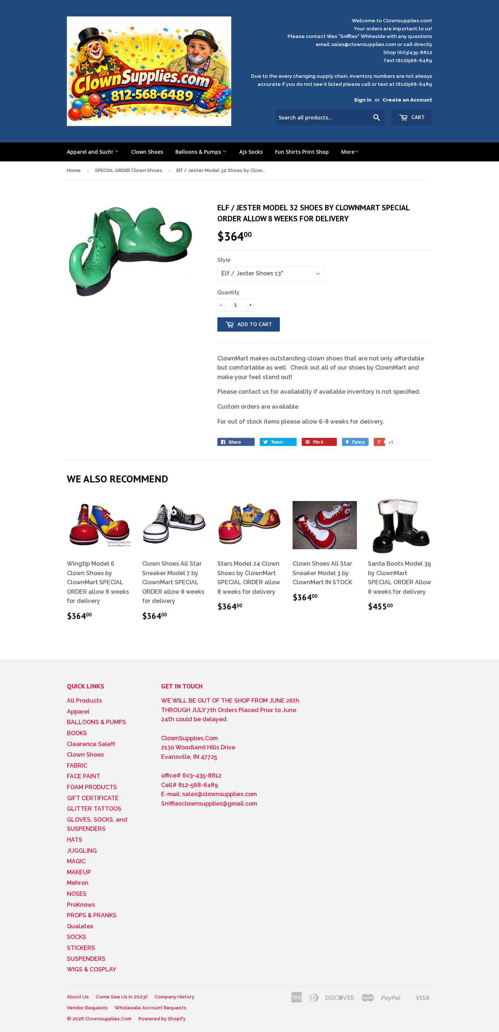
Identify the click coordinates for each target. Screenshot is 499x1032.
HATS (74, 839)
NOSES (77, 893)
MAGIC (76, 861)
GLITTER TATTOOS (94, 808)
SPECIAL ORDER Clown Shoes (128, 170)
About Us (78, 996)
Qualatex (80, 926)
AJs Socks (251, 151)
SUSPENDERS (86, 958)
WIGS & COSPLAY (91, 969)
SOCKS (76, 936)
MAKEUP (79, 872)
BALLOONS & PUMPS (96, 722)
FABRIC (77, 765)
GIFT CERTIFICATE (93, 798)
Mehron (77, 882)
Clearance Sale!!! (91, 744)
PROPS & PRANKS (92, 915)
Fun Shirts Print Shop (302, 151)
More (347, 151)
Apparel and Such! (90, 151)
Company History (174, 996)
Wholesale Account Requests (150, 1007)
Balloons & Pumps (198, 151)
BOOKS (77, 733)
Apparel (78, 711)
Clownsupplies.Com (108, 1018)
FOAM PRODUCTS (92, 787)
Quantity (228, 292)
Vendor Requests (87, 1007)
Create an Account (407, 100)
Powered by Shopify (162, 1018)
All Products (84, 700)
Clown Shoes (147, 151)
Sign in (363, 100)
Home (74, 170)
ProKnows (81, 904)
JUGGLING (82, 850)
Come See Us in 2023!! (122, 996)
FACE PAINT (83, 776)
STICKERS (81, 947)
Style (224, 260)
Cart (417, 117)
